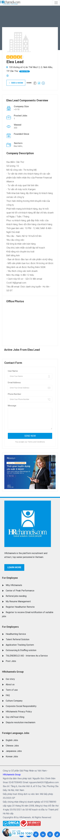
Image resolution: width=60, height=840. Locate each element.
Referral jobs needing (16, 596)
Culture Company (14, 700)
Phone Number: (14, 394)
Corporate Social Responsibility (21, 706)
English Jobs (12, 740)
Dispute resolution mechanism (20, 722)
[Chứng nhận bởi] (30, 823)
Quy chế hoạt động (15, 717)
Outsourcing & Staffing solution (21, 650)
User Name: (13, 371)
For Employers (10, 626)
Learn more (14, 567)
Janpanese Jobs (14, 751)
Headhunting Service (16, 634)
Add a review (17, 83)
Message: (12, 405)
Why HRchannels (14, 585)
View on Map (24, 71)
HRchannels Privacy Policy (19, 711)
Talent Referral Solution (17, 639)
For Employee (10, 577)
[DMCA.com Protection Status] (11, 822)
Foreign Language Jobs (15, 733)
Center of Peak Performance (20, 590)
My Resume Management (18, 601)
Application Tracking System (20, 645)
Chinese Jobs (12, 745)
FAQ (8, 695)
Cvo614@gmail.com (16, 282)
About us (10, 684)
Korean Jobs (12, 756)
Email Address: (14, 382)
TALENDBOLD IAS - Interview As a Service (27, 655)
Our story (10, 679)
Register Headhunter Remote (20, 607)
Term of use (12, 690)
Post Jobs (11, 661)
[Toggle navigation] (56, 3)
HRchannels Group (13, 671)
